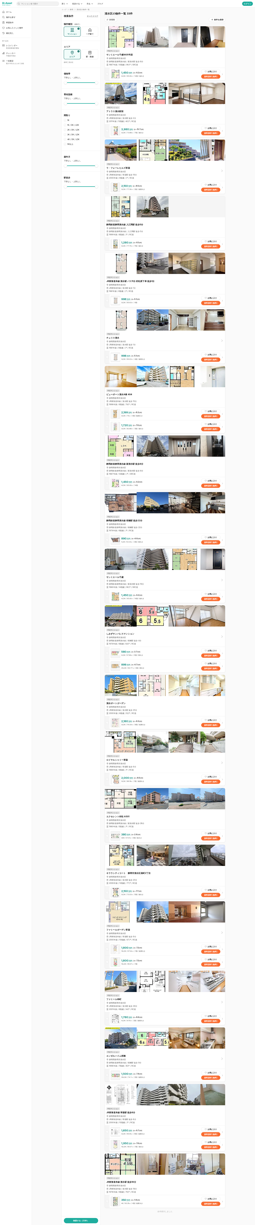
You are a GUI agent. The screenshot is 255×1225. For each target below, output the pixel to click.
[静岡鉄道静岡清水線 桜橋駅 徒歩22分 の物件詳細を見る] (165, 540)
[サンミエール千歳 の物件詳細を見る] (165, 596)
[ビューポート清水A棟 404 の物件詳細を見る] (165, 413)
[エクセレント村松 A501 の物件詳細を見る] (165, 836)
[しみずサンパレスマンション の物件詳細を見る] (165, 653)
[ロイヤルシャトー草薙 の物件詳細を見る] (165, 779)
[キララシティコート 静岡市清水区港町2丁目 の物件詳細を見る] (165, 892)
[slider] (65, 82)
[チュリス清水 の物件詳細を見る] (165, 357)
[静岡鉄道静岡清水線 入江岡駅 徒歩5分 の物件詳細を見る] (165, 244)
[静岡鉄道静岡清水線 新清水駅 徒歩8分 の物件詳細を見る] (165, 483)
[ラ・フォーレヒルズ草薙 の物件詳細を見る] (165, 187)
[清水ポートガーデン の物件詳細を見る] (165, 722)
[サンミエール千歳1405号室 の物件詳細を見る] (165, 74)
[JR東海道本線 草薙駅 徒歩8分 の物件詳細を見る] (165, 1132)
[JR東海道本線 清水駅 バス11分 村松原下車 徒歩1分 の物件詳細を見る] (165, 300)
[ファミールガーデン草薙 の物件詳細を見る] (165, 949)
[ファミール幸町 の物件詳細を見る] (165, 1018)
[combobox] (111, 20)
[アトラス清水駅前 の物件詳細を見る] (165, 130)
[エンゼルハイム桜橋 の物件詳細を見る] (165, 1075)
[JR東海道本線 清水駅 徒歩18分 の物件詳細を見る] (165, 1201)
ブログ (100, 4)
